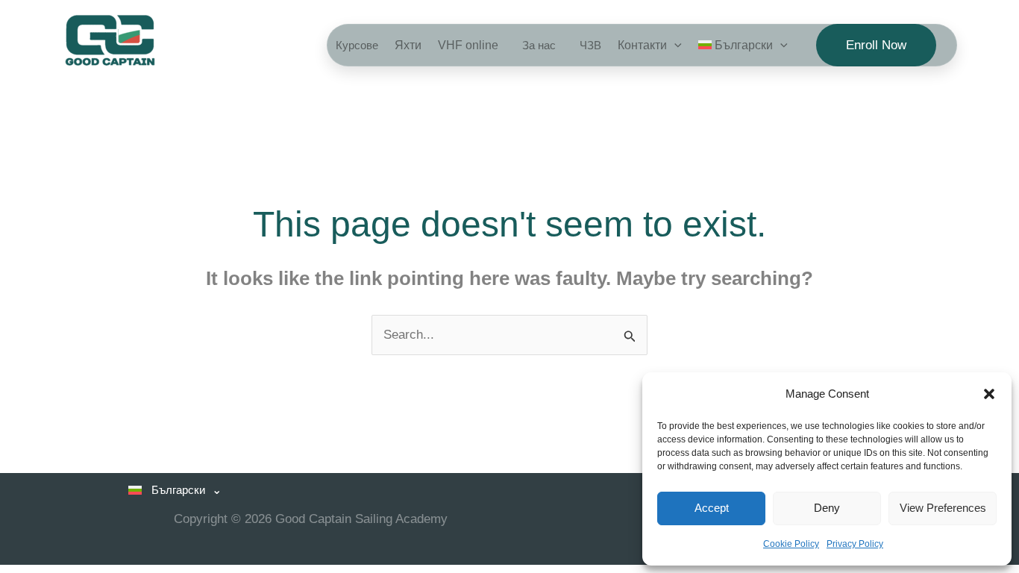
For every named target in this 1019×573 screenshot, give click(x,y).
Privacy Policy (855, 544)
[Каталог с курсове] (356, 45)
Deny (827, 507)
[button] (989, 393)
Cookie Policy (791, 544)
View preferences (943, 507)
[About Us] (535, 45)
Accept (712, 507)
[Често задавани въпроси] (586, 45)
